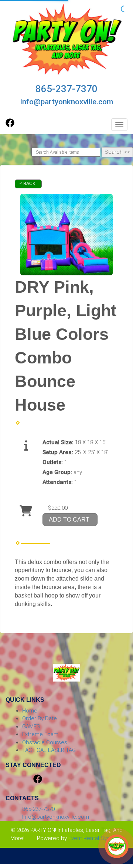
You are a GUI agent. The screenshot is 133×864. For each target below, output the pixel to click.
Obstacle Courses (44, 742)
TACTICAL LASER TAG (49, 750)
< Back (27, 183)
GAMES (31, 726)
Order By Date (39, 718)
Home (29, 710)
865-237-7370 (66, 88)
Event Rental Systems (95, 838)
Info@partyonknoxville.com (66, 101)
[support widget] (117, 846)
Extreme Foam (40, 734)
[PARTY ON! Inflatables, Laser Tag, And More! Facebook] (10, 125)
